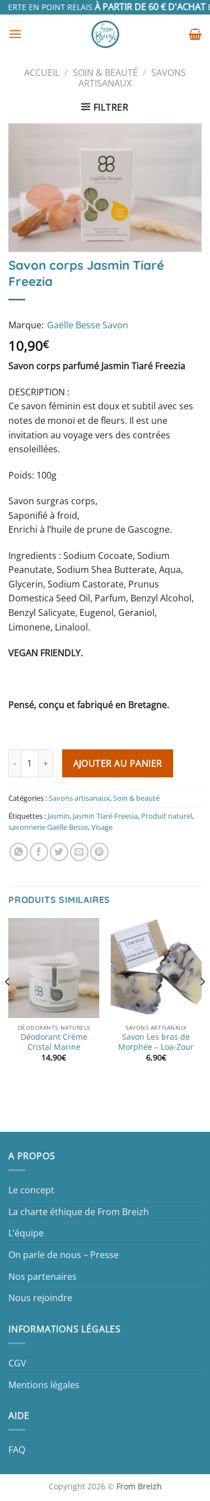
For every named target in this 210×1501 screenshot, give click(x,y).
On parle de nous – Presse (63, 1255)
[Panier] (195, 34)
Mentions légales (44, 1385)
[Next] (202, 1004)
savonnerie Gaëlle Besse (48, 827)
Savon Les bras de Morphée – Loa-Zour (156, 1041)
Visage (102, 827)
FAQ (16, 1449)
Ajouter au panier (117, 763)
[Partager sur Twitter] (59, 852)
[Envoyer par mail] (79, 852)
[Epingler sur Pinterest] (99, 852)
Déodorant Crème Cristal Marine (54, 1041)
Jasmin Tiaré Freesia (105, 816)
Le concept (31, 1190)
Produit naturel (166, 816)
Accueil (41, 72)
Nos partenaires (42, 1276)
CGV (17, 1363)
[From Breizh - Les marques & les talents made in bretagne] (105, 34)
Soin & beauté (105, 72)
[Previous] (7, 1004)
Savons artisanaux (79, 798)
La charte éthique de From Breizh (78, 1212)
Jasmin (58, 816)
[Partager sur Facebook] (39, 852)
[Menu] (15, 33)
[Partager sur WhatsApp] (19, 852)
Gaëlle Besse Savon (87, 325)
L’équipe (26, 1233)
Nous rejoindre (40, 1298)
